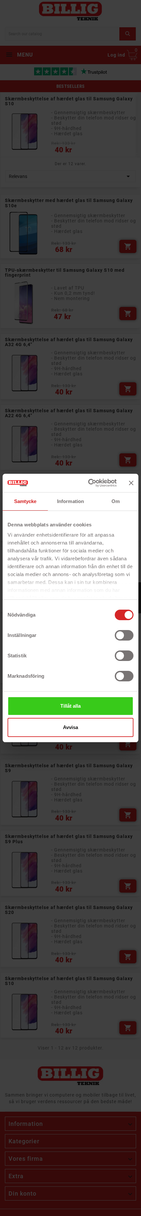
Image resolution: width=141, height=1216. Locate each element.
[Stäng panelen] (131, 483)
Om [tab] (115, 501)
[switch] (124, 635)
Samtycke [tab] (25, 501)
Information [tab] (70, 501)
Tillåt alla (70, 706)
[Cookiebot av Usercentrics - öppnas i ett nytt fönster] (89, 483)
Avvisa (70, 727)
